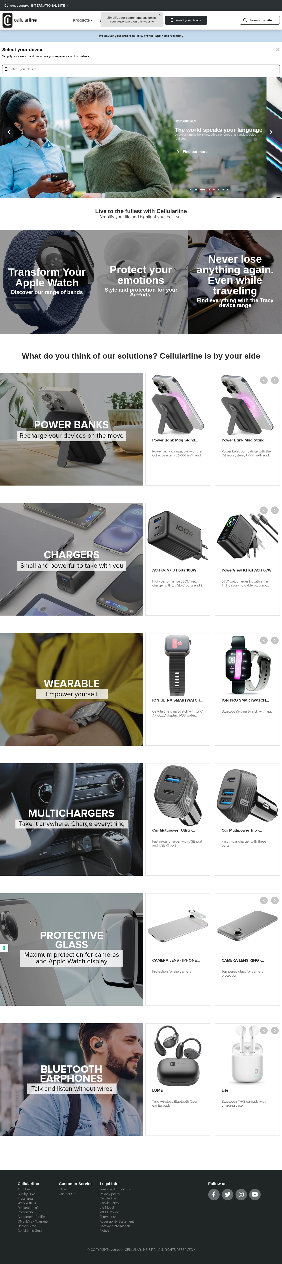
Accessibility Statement (117, 1221)
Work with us (27, 1203)
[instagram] (241, 1194)
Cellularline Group (31, 1230)
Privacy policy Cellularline (110, 1196)
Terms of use (109, 1217)
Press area (25, 1198)
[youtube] (255, 1194)
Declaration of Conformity (28, 1210)
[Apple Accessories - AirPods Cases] (141, 282)
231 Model (107, 1207)
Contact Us (67, 1194)
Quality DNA (26, 1194)
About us (24, 1189)
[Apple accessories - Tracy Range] (235, 282)
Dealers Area (27, 1226)
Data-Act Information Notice (115, 1228)
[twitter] (227, 1194)
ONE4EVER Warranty (33, 1221)
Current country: (16, 5)
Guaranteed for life (31, 1217)
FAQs (62, 1189)
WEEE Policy (109, 1212)
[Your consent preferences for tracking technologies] (4, 948)
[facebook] (214, 1194)
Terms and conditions (115, 1189)
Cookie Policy (109, 1203)
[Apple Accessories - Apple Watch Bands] (47, 282)
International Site (48, 5)
